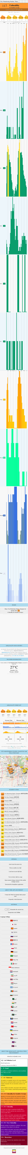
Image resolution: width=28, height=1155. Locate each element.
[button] (11, 772)
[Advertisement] (14, 629)
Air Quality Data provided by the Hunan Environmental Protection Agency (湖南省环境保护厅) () (14, 650)
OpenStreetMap (19, 786)
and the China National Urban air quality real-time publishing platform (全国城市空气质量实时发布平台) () (14, 654)
